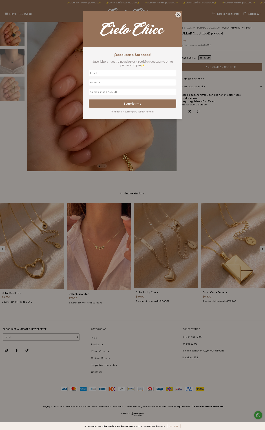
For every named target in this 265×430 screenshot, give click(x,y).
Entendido (174, 426)
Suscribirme (132, 104)
